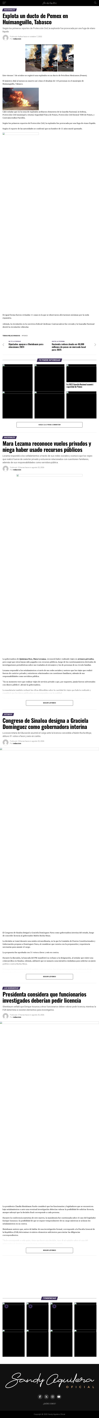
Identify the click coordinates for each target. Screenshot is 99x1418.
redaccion (17, 39)
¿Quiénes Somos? (49, 1403)
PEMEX (25, 336)
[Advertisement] (49, 1275)
